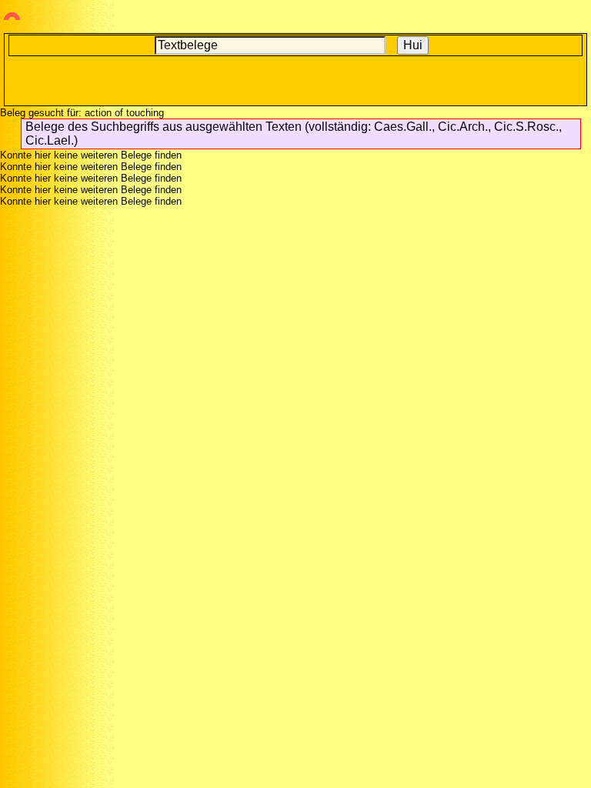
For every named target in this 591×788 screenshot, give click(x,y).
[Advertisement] (295, 79)
